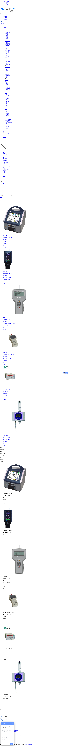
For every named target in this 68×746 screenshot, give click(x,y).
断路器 (6, 94)
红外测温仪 (7, 52)
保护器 (6, 96)
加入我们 (16, 730)
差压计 (6, 123)
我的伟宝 (6, 2)
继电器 (6, 93)
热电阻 (6, 49)
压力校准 (6, 83)
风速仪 (6, 103)
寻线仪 (6, 109)
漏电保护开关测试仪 (8, 122)
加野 (3, 184)
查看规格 (4, 247)
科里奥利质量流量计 (8, 43)
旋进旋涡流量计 (8, 32)
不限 (3, 152)
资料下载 (6, 4)
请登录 (4, 1)
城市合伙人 (7, 133)
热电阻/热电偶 (7, 50)
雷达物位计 (7, 60)
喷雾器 (6, 106)
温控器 (6, 53)
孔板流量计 (7, 34)
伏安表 (6, 105)
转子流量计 (7, 42)
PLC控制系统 (7, 87)
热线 (8, 5)
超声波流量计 (5, 15)
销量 (3, 190)
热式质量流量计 (8, 44)
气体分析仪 (7, 74)
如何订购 (15, 731)
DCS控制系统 (7, 88)
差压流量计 (7, 38)
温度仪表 (7, 47)
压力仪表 (7, 55)
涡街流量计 (5, 17)
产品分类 (4, 27)
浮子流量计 (7, 33)
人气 (3, 192)
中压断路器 (7, 98)
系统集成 (7, 86)
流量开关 (6, 70)
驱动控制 (7, 126)
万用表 (6, 110)
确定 (1, 197)
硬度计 (6, 102)
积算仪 (6, 77)
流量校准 (6, 81)
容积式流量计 (7, 41)
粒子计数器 (7, 115)
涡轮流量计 (7, 36)
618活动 (6, 35)
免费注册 (7, 1)
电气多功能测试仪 (8, 121)
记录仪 (6, 76)
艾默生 (21, 735)
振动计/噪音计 (7, 118)
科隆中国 (15, 735)
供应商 (6, 134)
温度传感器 (5, 18)
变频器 (6, 97)
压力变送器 (5, 19)
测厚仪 (4, 163)
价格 (3, 193)
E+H (23, 735)
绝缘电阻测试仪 (8, 120)
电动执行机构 (7, 67)
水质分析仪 (7, 73)
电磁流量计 (5, 16)
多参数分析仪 (7, 75)
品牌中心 (4, 131)
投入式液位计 (7, 64)
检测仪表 (7, 101)
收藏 (3, 245)
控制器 (6, 69)
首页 (3, 130)
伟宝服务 (4, 137)
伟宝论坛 (6, 3)
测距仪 (6, 63)
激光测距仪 (7, 113)
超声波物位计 (7, 61)
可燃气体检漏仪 (8, 119)
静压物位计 (7, 62)
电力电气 (7, 90)
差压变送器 (7, 57)
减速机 (6, 127)
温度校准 (6, 82)
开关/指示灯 (7, 95)
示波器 (6, 112)
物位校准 (6, 84)
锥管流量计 (7, 45)
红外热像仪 (7, 51)
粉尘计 (6, 104)
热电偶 (6, 48)
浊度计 (6, 111)
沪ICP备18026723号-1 (29, 744)
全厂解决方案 (7, 89)
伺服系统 (6, 99)
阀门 (5, 68)
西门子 (18, 735)
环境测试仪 (7, 114)
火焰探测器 (7, 116)
